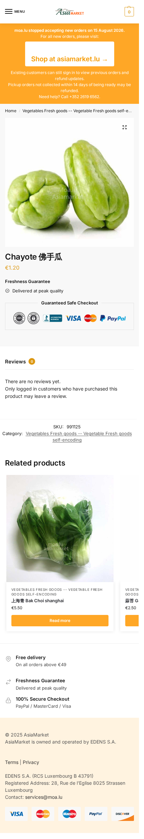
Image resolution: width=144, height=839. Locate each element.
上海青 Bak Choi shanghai (37, 600)
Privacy (31, 762)
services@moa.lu (43, 797)
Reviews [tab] (19, 361)
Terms (11, 762)
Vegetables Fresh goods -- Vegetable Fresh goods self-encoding (82, 110)
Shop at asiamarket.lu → (69, 59)
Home (10, 110)
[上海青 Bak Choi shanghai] (60, 528)
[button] (128, 11)
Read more (60, 620)
